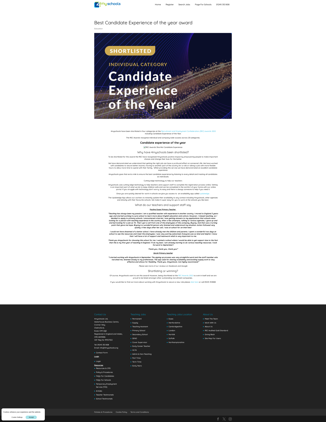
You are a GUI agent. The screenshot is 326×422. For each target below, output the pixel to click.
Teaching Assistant (140, 326)
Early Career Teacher (141, 346)
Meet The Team (211, 319)
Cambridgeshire (175, 326)
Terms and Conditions (139, 412)
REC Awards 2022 (185, 275)
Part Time (136, 358)
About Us (209, 326)
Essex (171, 319)
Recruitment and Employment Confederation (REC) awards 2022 (188, 131)
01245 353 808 (222, 4)
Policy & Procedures (104, 372)
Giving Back (210, 334)
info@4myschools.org (109, 348)
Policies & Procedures (103, 412)
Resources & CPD (103, 368)
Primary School (138, 330)
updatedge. (205, 193)
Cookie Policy (121, 412)
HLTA (134, 350)
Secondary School (140, 334)
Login (98, 361)
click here (194, 282)
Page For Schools (203, 4)
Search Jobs (184, 4)
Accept (31, 417)
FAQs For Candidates (105, 376)
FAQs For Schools (103, 380)
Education (98, 28)
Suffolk (172, 338)
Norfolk (172, 334)
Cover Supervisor (139, 342)
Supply (135, 323)
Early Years (137, 366)
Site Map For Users (213, 338)
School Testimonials (104, 399)
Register (170, 4)
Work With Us (210, 323)
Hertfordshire (174, 323)
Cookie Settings (17, 417)
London (172, 330)
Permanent (137, 319)
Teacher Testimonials (105, 395)
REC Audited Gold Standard (216, 330)
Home (158, 4)
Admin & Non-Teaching (142, 354)
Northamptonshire (176, 342)
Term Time (136, 362)
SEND (134, 338)
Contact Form (102, 352)
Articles (99, 391)
